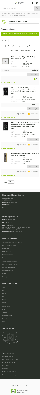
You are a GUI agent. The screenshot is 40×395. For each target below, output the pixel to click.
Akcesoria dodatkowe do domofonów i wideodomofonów (20, 33)
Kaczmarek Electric (6, 13)
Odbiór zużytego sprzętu (9, 375)
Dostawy (5, 368)
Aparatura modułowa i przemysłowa (12, 242)
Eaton (3, 290)
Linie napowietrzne (7, 254)
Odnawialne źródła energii (9, 261)
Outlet (4, 273)
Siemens (4, 312)
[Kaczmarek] (19, 3)
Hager (4, 299)
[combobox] (20, 8)
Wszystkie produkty (19, 13)
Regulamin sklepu (7, 356)
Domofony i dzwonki (7, 15)
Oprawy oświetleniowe (8, 267)
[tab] (4, 40)
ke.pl (3, 207)
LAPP (3, 322)
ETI (3, 296)
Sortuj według (14, 50)
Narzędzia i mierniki (7, 258)
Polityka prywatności (8, 362)
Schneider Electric (7, 315)
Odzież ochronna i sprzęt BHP (10, 264)
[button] (8, 82)
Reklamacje (5, 365)
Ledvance (4, 318)
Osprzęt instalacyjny (32, 13)
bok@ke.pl (9, 204)
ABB (3, 287)
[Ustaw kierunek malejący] (37, 50)
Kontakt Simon (6, 306)
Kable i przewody (7, 251)
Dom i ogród (5, 248)
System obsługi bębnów (9, 371)
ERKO (4, 293)
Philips (4, 309)
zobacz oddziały (13, 202)
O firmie (4, 210)
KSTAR (4, 303)
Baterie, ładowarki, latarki (9, 245)
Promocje (4, 277)
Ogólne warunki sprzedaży (10, 359)
